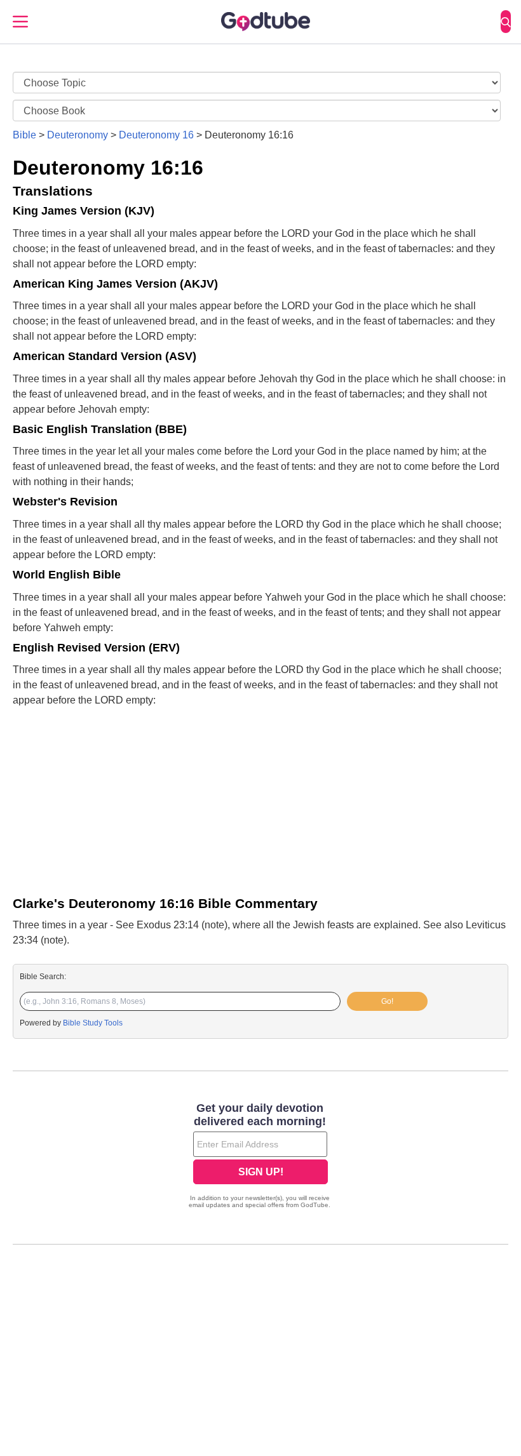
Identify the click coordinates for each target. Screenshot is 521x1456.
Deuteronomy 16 (156, 135)
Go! (387, 1001)
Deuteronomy (77, 135)
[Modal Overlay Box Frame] (260, 1156)
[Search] (506, 21)
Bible (24, 135)
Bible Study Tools (93, 1023)
